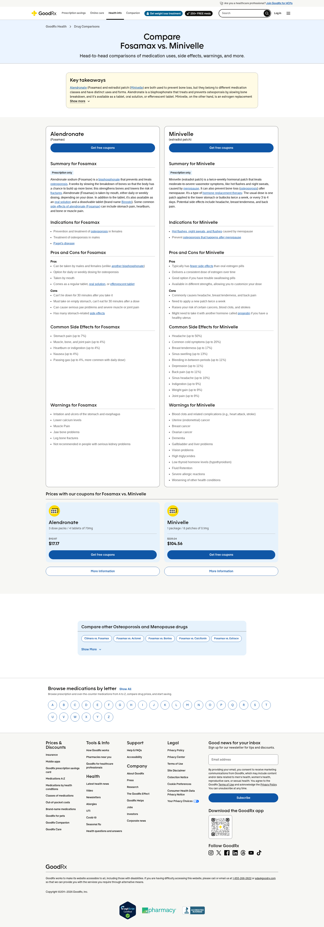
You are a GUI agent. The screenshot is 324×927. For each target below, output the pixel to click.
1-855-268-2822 (242, 878)
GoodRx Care (54, 829)
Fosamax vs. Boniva (160, 638)
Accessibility (134, 757)
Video (89, 790)
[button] (162, 13)
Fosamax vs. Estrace (226, 638)
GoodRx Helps (135, 800)
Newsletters (93, 797)
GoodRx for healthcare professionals (100, 765)
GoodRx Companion (57, 822)
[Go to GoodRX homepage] (44, 13)
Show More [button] (89, 649)
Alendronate (78, 88)
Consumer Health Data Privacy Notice (181, 792)
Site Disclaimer (176, 770)
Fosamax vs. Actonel (128, 638)
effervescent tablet (122, 284)
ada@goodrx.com (265, 878)
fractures (56, 193)
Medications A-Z (55, 778)
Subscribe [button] (257, 799)
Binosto (127, 202)
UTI (88, 810)
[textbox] (243, 759)
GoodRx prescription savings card (63, 770)
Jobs (130, 807)
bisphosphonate (109, 179)
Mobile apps (53, 761)
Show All (125, 689)
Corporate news (136, 820)
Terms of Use (175, 763)
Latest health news (97, 783)
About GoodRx (135, 773)
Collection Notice (177, 777)
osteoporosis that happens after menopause (212, 237)
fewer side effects (201, 266)
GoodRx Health (56, 26)
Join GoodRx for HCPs (279, 3)
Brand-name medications (61, 809)
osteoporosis (59, 184)
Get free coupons (103, 148)
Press (130, 780)
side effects (97, 313)
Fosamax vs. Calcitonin (193, 638)
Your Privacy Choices (180, 801)
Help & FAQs (134, 750)
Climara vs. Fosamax (96, 638)
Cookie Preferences (179, 784)
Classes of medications (60, 795)
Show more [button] (77, 101)
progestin (244, 313)
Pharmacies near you (98, 757)
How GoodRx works (97, 750)
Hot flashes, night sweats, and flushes (197, 231)
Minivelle (137, 88)
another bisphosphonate (128, 266)
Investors (132, 814)
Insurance (52, 754)
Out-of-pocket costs (58, 802)
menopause (191, 188)
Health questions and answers (104, 831)
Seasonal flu (93, 824)
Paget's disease (64, 243)
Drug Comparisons (87, 26)
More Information (103, 571)
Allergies (91, 804)
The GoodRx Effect (138, 793)
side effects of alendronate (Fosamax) (75, 206)
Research (132, 787)
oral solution (63, 202)
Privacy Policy (175, 750)
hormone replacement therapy (222, 193)
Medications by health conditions (59, 787)
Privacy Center (176, 757)
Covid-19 (91, 817)
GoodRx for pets (55, 816)
